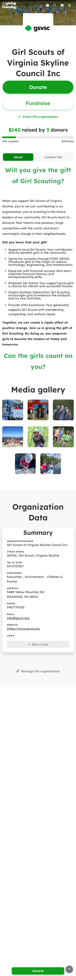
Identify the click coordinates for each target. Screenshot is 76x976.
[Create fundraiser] (47, 5)
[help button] (69, 969)
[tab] (18, 157)
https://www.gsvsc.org (23, 628)
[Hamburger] (69, 5)
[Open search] (54, 5)
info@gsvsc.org (18, 618)
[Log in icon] (62, 5)
